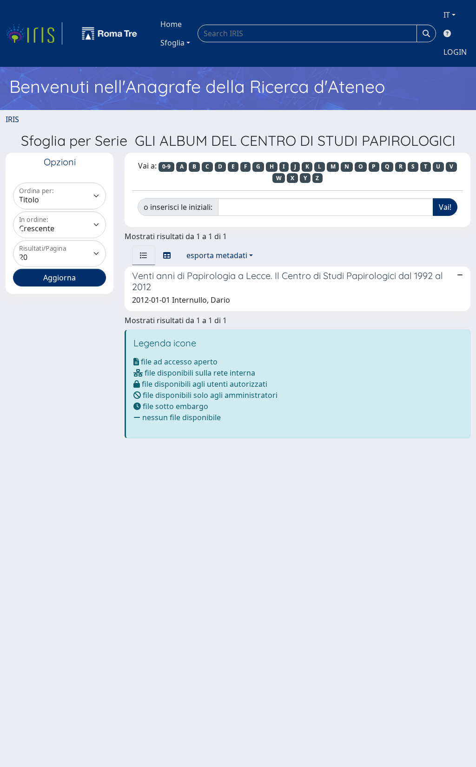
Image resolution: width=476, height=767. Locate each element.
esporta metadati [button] (216, 255)
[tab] (143, 255)
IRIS (12, 119)
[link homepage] (34, 33)
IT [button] (446, 15)
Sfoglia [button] (172, 43)
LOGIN (455, 52)
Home (171, 24)
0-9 (166, 166)
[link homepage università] (110, 33)
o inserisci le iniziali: (178, 207)
